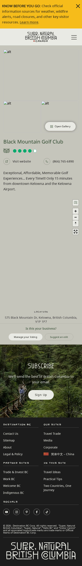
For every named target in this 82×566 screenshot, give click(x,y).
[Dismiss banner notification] (78, 6)
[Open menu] (74, 37)
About (7, 447)
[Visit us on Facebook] (36, 512)
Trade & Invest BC (15, 472)
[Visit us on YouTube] (6, 512)
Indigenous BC (13, 493)
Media (48, 440)
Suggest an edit (59, 337)
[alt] (41, 74)
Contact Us (10, 434)
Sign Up (41, 395)
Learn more (29, 22)
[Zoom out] (76, 217)
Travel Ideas (52, 472)
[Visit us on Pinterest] (26, 512)
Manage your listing (25, 337)
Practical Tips (53, 479)
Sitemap (9, 440)
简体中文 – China (62, 454)
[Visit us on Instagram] (16, 512)
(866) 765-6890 (63, 161)
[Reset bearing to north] (76, 223)
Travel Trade (52, 434)
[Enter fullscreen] (76, 232)
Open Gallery (62, 126)
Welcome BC (12, 486)
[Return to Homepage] (41, 37)
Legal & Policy (12, 454)
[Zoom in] (76, 211)
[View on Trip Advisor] (41, 151)
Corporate (51, 447)
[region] (41, 251)
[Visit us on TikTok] (47, 512)
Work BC (9, 479)
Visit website (22, 161)
